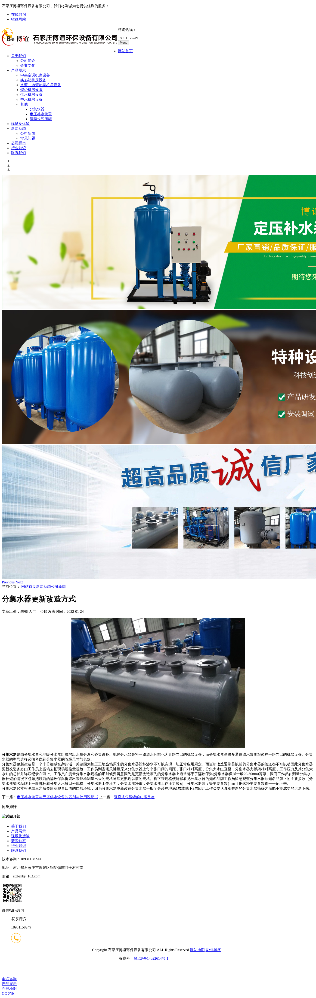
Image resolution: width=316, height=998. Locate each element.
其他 (24, 104)
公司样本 (18, 143)
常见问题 (27, 138)
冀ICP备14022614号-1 (151, 958)
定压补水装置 (41, 114)
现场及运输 (20, 124)
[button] (8, 582)
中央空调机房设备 (35, 75)
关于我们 (18, 56)
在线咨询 (18, 14)
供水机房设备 (31, 95)
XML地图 (213, 950)
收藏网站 (18, 19)
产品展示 (18, 70)
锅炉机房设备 (31, 90)
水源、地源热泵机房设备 (40, 85)
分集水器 (37, 109)
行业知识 (18, 148)
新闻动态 (18, 128)
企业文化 (27, 65)
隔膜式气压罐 (41, 119)
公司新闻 (27, 133)
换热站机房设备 (33, 80)
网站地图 (197, 950)
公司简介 (27, 61)
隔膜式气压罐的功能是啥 (134, 797)
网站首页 (125, 51)
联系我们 (18, 153)
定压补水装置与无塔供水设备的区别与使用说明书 (57, 797)
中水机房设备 (31, 99)
